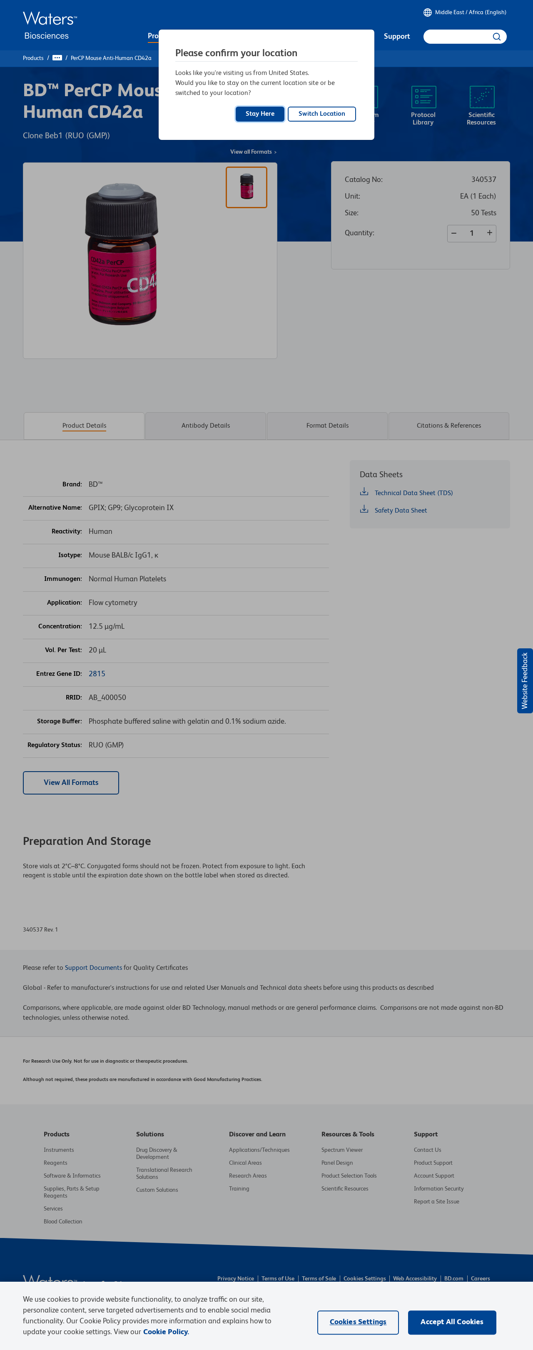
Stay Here (260, 114)
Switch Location (322, 114)
